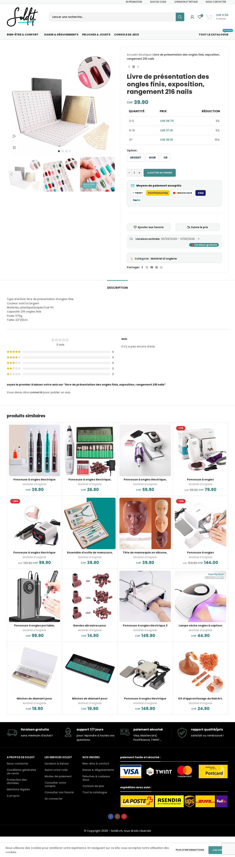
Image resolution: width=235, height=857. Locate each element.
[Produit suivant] (138, 67)
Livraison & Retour (57, 763)
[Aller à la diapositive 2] (63, 151)
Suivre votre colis (56, 770)
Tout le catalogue (94, 792)
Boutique (145, 54)
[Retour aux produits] (133, 67)
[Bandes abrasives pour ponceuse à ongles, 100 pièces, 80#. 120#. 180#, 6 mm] (90, 596)
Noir (152, 157)
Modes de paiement (58, 776)
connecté (36, 392)
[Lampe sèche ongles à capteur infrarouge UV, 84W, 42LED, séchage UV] (200, 596)
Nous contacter (17, 763)
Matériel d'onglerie (164, 258)
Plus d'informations (190, 850)
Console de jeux (93, 786)
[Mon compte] (192, 17)
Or (165, 157)
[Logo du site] (22, 17)
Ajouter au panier (159, 172)
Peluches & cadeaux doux (96, 778)
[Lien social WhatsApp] (161, 267)
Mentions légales (18, 789)
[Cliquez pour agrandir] (14, 147)
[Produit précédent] (129, 67)
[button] (11, 174)
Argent (135, 157)
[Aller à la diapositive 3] (66, 151)
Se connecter (54, 799)
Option (132, 150)
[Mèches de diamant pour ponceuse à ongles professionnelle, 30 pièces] (90, 669)
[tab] (117, 285)
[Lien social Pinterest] (156, 267)
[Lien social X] (147, 267)
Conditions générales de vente (21, 771)
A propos (13, 796)
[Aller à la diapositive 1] (59, 151)
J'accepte (219, 850)
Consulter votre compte (55, 784)
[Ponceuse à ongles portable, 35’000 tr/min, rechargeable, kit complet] (34, 596)
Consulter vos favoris (59, 792)
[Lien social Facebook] (142, 267)
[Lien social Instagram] (117, 816)
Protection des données (17, 781)
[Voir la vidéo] (14, 136)
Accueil (132, 54)
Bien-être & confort (95, 763)
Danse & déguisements (98, 770)
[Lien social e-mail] (151, 267)
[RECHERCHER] (180, 17)
